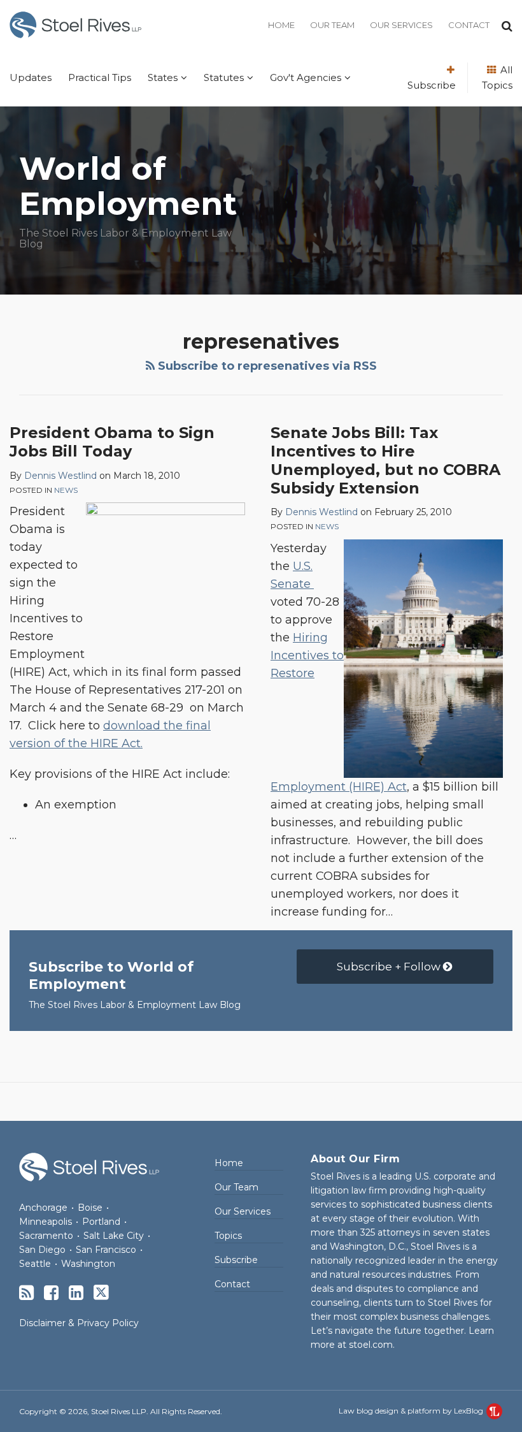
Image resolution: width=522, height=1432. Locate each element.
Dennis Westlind (60, 475)
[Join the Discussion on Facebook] (51, 1292)
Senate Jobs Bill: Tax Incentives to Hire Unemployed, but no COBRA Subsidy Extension (385, 460)
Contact (469, 25)
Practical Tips (99, 77)
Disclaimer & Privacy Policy (79, 1323)
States (163, 77)
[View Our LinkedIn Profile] (76, 1292)
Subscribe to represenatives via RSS (266, 366)
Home (281, 25)
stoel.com (371, 1344)
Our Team (332, 25)
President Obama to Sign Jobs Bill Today (112, 441)
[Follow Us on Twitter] (101, 1292)
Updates (31, 77)
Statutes (224, 77)
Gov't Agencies (305, 77)
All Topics (497, 77)
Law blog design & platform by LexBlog (412, 1410)
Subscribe (431, 85)
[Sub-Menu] (182, 77)
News (66, 490)
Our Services (401, 25)
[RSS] (26, 1292)
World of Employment (128, 186)
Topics (228, 1235)
